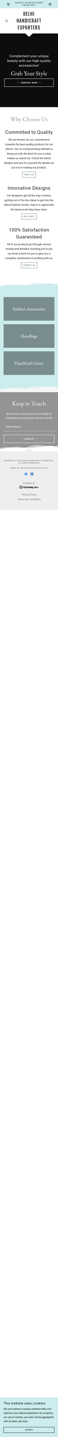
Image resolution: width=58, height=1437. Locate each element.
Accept (29, 1430)
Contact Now (29, 82)
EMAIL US (29, 175)
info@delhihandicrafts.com (34, 468)
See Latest (29, 216)
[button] (7, 21)
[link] (29, 21)
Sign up (29, 439)
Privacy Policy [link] (29, 494)
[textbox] (29, 426)
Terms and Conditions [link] (29, 499)
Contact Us (29, 265)
